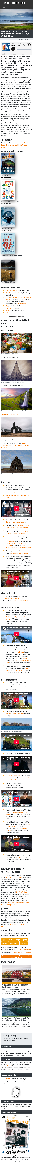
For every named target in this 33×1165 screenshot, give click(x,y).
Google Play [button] (14, 943)
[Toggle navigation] (3, 6)
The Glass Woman (6, 229)
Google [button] (17, 940)
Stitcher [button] (5, 943)
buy (2, 177)
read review (7, 177)
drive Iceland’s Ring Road (19, 553)
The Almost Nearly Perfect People (12, 255)
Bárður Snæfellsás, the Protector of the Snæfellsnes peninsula (16, 445)
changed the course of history (15, 522)
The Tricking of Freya (8, 282)
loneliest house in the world (15, 714)
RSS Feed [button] (24, 943)
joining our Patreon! (6, 1066)
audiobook (26, 658)
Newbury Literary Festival (14, 877)
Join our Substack (5, 1078)
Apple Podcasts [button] (7, 940)
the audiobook (22, 304)
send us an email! (25, 949)
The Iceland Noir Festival (14, 776)
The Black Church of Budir (10, 414)
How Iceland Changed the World (11, 202)
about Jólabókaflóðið (21, 600)
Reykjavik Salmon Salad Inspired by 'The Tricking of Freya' (15, 986)
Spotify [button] (25, 940)
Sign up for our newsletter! (21, 956)
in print (17, 658)
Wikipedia (21, 652)
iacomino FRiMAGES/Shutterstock (22, 952)
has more (16, 492)
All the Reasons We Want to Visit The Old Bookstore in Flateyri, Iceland (16, 1019)
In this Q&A (20, 857)
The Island (4, 175)
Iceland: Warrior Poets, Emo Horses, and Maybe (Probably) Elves (15, 145)
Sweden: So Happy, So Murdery (15, 598)
